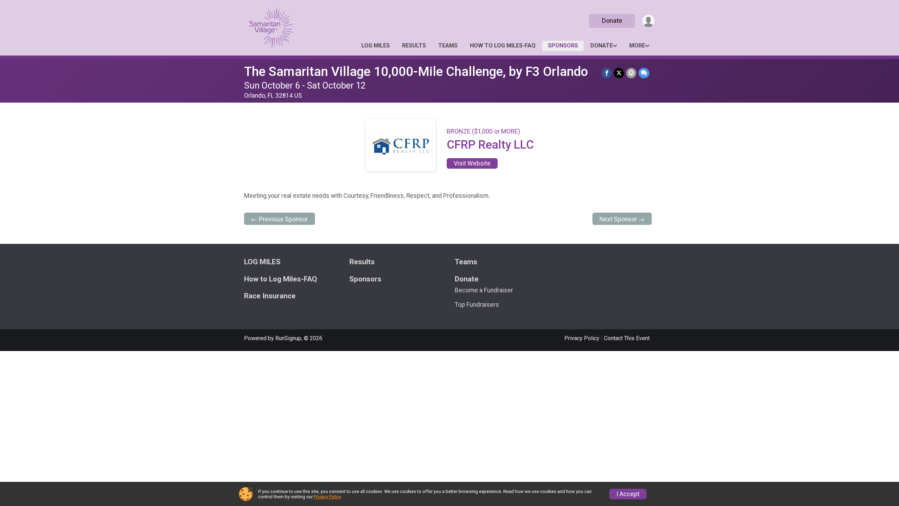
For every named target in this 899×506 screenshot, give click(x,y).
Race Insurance (270, 296)
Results (414, 45)
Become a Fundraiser (484, 290)
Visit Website (472, 163)
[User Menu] (648, 20)
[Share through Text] (643, 73)
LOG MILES (375, 45)
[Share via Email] (631, 73)
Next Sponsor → (622, 219)
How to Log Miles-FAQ (503, 45)
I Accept (627, 494)
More (637, 45)
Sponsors (563, 45)
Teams (448, 45)
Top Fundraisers (477, 304)
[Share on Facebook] (607, 73)
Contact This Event (627, 338)
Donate (612, 20)
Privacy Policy (581, 338)
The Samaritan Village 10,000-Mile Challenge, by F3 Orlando (416, 71)
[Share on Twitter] (619, 73)
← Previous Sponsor (279, 219)
